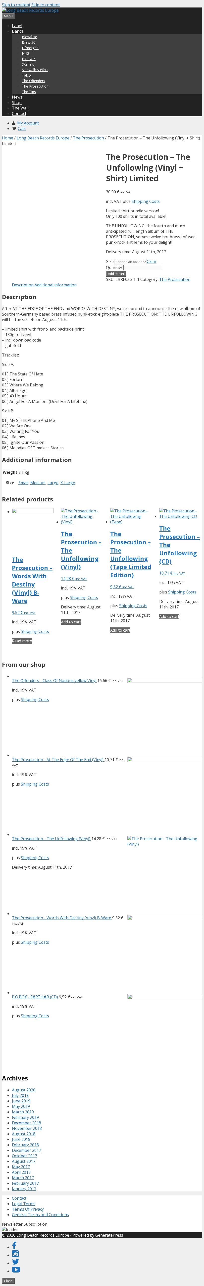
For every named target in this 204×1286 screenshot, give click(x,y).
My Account (28, 123)
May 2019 (21, 1106)
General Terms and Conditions (40, 1214)
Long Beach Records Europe (43, 138)
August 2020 (23, 1090)
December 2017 (26, 1150)
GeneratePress (109, 1235)
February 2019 (25, 1117)
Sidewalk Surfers (35, 69)
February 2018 (25, 1145)
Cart (22, 128)
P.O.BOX (29, 58)
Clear (151, 261)
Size (110, 261)
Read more (22, 641)
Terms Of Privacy (28, 1209)
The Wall (20, 108)
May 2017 (21, 1166)
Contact (19, 113)
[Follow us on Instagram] (15, 1255)
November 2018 (27, 1128)
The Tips (29, 91)
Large (53, 482)
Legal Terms (23, 1203)
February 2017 (25, 1183)
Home (7, 138)
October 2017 (24, 1156)
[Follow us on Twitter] (15, 1263)
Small (23, 482)
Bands (18, 31)
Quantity (114, 267)
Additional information (56, 285)
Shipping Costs (146, 201)
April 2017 (21, 1172)
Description (23, 285)
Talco (26, 75)
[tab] (23, 285)
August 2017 (23, 1161)
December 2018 (26, 1123)
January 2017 (24, 1188)
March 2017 (23, 1177)
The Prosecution (35, 86)
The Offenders (33, 80)
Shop (17, 102)
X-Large (67, 482)
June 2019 (21, 1101)
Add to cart (116, 273)
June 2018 (21, 1139)
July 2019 (20, 1095)
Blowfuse (29, 36)
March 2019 (23, 1112)
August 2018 (23, 1134)
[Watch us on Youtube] (16, 1271)
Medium (38, 482)
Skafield (28, 64)
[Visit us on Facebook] (14, 1247)
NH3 (25, 53)
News (17, 97)
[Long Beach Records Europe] (30, 10)
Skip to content (16, 4)
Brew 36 (28, 42)
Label (17, 25)
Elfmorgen (30, 47)
